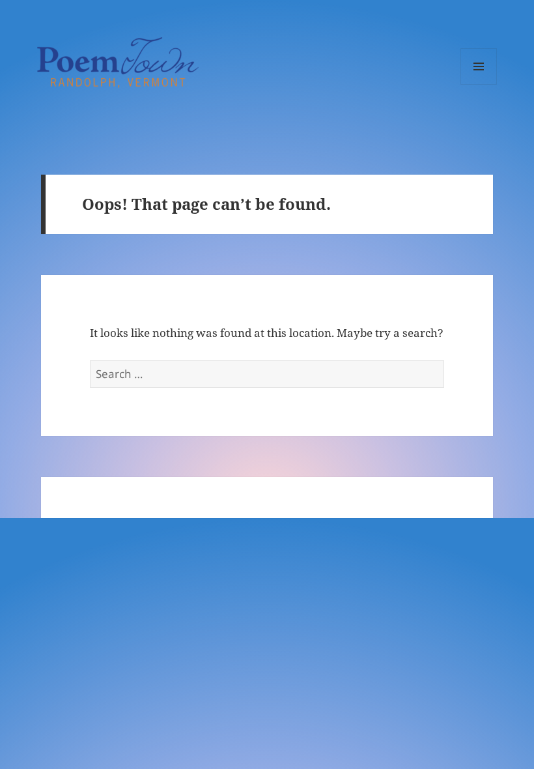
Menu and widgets (479, 84)
